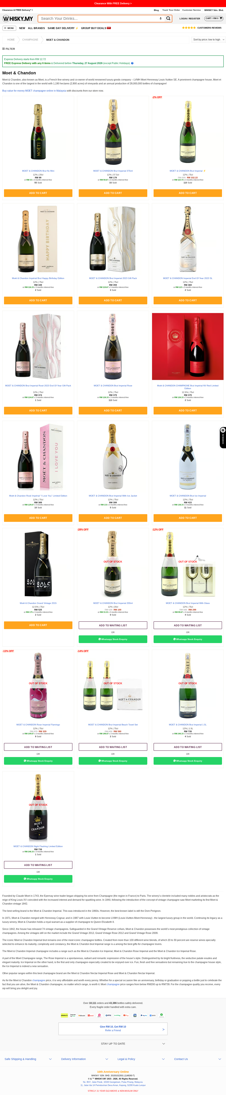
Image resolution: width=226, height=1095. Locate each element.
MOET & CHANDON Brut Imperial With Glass (188, 603)
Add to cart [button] (38, 193)
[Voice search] (160, 18)
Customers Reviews (209, 28)
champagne (38, 980)
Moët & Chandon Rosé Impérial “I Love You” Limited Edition (38, 496)
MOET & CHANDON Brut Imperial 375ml (113, 171)
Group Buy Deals (93, 28)
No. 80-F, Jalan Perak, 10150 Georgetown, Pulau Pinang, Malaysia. (113, 1082)
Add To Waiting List (113, 625)
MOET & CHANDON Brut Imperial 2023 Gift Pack (113, 278)
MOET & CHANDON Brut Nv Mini (38, 171)
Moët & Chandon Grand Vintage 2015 (38, 603)
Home (11, 39)
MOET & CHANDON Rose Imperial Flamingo (38, 724)
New (22, 28)
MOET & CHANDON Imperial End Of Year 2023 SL (187, 278)
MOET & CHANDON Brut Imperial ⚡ (188, 171)
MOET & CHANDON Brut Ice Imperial (188, 496)
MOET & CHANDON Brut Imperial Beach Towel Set (113, 724)
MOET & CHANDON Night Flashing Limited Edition (38, 846)
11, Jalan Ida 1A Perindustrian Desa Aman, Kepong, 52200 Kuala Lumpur (113, 1085)
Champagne (30, 39)
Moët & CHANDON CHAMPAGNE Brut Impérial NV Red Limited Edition (187, 387)
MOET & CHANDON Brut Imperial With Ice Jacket (113, 496)
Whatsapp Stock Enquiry (114, 639)
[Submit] (168, 18)
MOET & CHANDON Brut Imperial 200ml (113, 603)
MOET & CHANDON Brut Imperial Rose (113, 385)
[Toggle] (164, 1044)
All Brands (36, 28)
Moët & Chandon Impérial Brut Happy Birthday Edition (38, 278)
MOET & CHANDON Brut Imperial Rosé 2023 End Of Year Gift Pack (38, 385)
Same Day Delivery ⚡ (63, 28)
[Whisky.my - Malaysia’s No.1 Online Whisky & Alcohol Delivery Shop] (17, 18)
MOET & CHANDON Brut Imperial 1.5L (188, 724)
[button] (9, 28)
